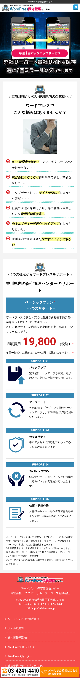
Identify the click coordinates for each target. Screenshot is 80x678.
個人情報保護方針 (18, 637)
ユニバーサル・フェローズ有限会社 (47, 593)
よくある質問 (16, 628)
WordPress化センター (20, 656)
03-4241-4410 (31, 604)
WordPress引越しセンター (22, 646)
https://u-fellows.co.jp (43, 608)
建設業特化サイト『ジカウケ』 (26, 665)
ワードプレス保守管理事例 (23, 618)
